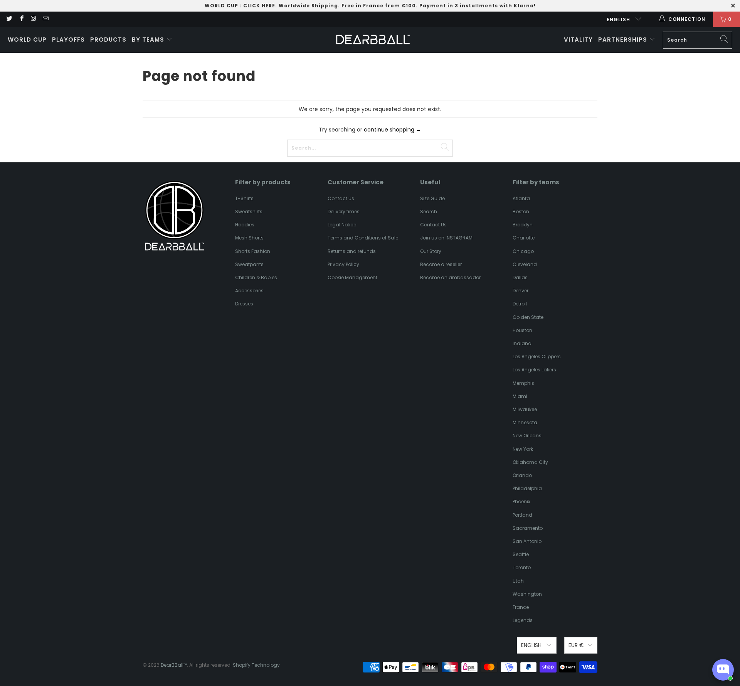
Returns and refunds (352, 251)
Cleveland (525, 264)
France (521, 607)
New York (523, 449)
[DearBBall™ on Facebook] (21, 19)
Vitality (578, 39)
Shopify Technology (256, 665)
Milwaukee (525, 409)
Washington (527, 594)
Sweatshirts (248, 211)
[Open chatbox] (723, 670)
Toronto (522, 567)
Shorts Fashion (252, 251)
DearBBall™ (174, 665)
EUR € (576, 645)
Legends (523, 620)
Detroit (520, 303)
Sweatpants (249, 264)
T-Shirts (244, 198)
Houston (522, 330)
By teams (149, 39)
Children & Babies (256, 277)
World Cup (27, 39)
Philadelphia (527, 488)
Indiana (522, 343)
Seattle (521, 554)
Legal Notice (342, 224)
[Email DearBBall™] (45, 19)
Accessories (249, 290)
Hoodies (244, 224)
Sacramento (528, 528)
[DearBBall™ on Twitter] (9, 19)
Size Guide (432, 198)
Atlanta (521, 198)
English (619, 19)
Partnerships (623, 39)
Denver (520, 290)
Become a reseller (441, 264)
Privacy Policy (343, 264)
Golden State (528, 317)
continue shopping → (392, 129)
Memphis (523, 383)
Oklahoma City (530, 462)
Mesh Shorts (249, 237)
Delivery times (344, 211)
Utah (518, 581)
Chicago (523, 251)
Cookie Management (352, 277)
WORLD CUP (221, 5)
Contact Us (341, 198)
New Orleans (527, 435)
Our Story (430, 251)
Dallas (520, 277)
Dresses (244, 303)
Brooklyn (523, 224)
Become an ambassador (450, 277)
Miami (520, 396)
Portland (522, 515)
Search (428, 211)
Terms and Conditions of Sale (363, 237)
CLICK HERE (259, 5)
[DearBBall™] (372, 40)
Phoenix (521, 501)
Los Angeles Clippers (537, 356)
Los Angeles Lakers (534, 369)
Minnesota (525, 422)
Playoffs (68, 39)
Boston (521, 211)
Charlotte (524, 237)
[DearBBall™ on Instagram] (33, 19)
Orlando (522, 475)
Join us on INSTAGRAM (446, 237)
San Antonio (527, 541)
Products (108, 39)
